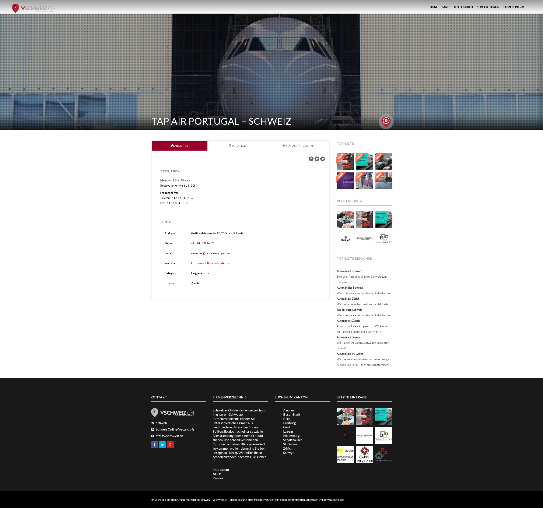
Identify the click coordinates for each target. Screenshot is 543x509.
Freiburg (289, 423)
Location (238, 145)
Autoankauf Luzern (348, 337)
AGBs (217, 474)
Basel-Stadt (291, 414)
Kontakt (219, 478)
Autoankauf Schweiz (349, 271)
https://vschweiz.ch (169, 436)
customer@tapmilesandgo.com (210, 253)
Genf (286, 427)
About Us (181, 145)
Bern (286, 419)
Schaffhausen (292, 440)
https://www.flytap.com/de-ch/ (210, 263)
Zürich (287, 448)
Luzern (288, 431)
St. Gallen (290, 444)
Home (433, 7)
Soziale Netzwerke (299, 145)
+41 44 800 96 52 (202, 243)
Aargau (288, 410)
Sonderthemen (488, 7)
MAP (445, 7)
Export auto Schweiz (349, 309)
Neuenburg (291, 435)
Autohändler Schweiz (350, 287)
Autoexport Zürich (348, 320)
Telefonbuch (463, 7)
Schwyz (288, 452)
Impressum (221, 469)
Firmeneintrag (514, 7)
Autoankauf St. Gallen (350, 353)
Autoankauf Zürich (348, 298)
